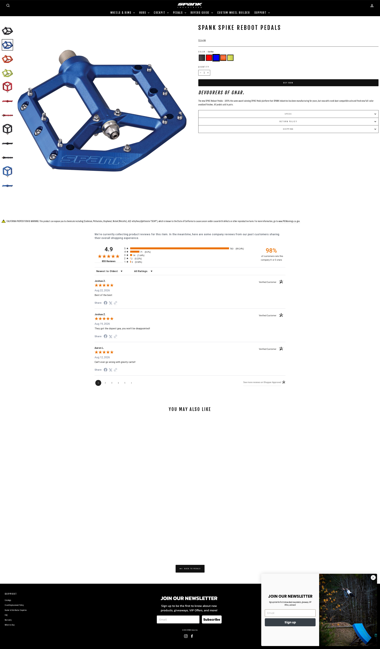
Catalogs (8, 600)
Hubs (143, 12)
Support (261, 12)
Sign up (290, 622)
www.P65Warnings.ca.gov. (289, 221)
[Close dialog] (373, 577)
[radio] (190, 248)
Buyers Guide (201, 12)
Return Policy (288, 121)
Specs (288, 114)
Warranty (8, 620)
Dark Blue (216, 58)
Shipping (288, 129)
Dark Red (209, 58)
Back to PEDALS (192, 569)
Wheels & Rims (121, 12)
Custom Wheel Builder (233, 12)
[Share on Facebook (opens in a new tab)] (105, 303)
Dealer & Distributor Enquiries (16, 610)
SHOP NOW (47, 528)
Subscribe (211, 619)
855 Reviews (112, 261)
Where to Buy (10, 624)
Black (202, 58)
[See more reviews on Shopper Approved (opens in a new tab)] (115, 303)
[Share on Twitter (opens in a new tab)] (110, 303)
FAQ (6, 615)
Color (206, 51)
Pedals (178, 12)
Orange (223, 58)
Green (230, 58)
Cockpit (160, 12)
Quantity (203, 67)
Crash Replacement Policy (14, 605)
